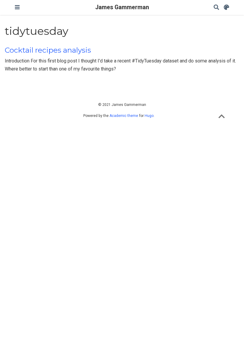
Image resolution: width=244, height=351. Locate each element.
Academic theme (124, 116)
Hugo (149, 116)
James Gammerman (122, 7)
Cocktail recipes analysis (48, 50)
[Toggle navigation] (17, 7)
